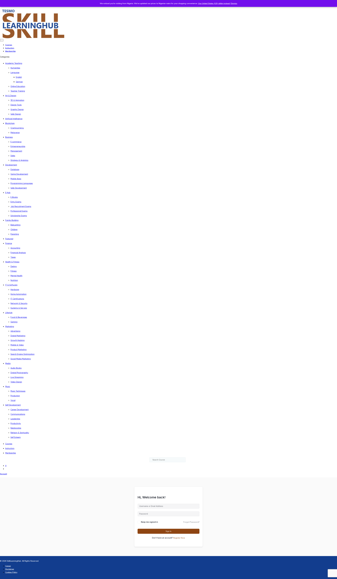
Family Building (11, 220)
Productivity (16, 423)
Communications (18, 414)
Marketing (9, 326)
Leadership (15, 419)
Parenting (15, 234)
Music (7, 386)
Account (3, 474)
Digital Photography (19, 372)
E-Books (14, 197)
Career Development (20, 409)
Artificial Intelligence (13, 119)
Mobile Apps (16, 179)
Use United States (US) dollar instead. (214, 3)
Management (16, 151)
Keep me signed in (149, 522)
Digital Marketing (18, 336)
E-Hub (7, 192)
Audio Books (16, 368)
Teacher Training (18, 91)
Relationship (16, 428)
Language (15, 72)
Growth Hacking (17, 340)
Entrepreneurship (18, 146)
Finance (8, 243)
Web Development (19, 188)
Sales (13, 155)
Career (8, 566)
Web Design (16, 114)
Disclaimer (9, 569)
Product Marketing (18, 349)
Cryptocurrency (17, 128)
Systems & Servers (19, 308)
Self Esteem (16, 437)
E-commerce (16, 142)
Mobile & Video (17, 345)
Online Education (18, 86)
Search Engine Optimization (22, 354)
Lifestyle (8, 312)
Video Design (16, 382)
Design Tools (16, 105)
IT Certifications (17, 299)
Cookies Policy (11, 572)
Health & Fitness (12, 262)
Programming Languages (22, 183)
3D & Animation (17, 100)
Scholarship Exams (19, 216)
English (19, 77)
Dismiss (234, 3)
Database (15, 169)
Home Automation (18, 294)
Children (14, 229)
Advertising (15, 331)
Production (15, 396)
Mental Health (16, 276)
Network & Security (19, 303)
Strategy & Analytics (19, 160)
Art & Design (10, 95)
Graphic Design (17, 109)
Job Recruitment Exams (21, 206)
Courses (8, 45)
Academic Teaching (13, 63)
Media (8, 363)
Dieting (14, 266)
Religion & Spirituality (20, 433)
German (19, 82)
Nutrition (14, 280)
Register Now (179, 538)
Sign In (168, 531)
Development (11, 165)
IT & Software (11, 285)
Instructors (9, 48)
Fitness (14, 271)
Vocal (13, 400)
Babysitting (15, 225)
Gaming (14, 322)
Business (9, 137)
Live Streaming (17, 377)
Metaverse (15, 132)
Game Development (19, 174)
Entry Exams (16, 202)
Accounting (15, 248)
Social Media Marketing (21, 359)
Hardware (15, 289)
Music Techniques (18, 391)
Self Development (13, 405)
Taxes (13, 257)
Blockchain (10, 123)
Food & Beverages (19, 317)
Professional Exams (19, 211)
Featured (9, 239)
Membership (10, 51)
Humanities (15, 68)
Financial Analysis (18, 252)
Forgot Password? (191, 522)
